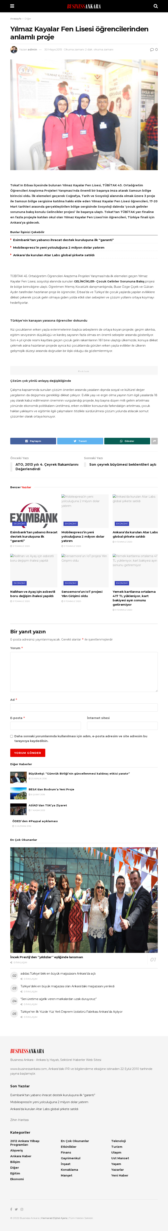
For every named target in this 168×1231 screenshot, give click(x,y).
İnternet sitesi (98, 718)
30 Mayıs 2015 (53, 49)
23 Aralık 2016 (39, 778)
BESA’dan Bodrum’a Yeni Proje (51, 789)
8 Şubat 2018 (38, 794)
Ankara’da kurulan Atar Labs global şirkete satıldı (53, 255)
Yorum (16, 648)
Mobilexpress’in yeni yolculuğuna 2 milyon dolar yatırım (58, 247)
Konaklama (69, 1170)
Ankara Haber (20, 1156)
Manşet (66, 1175)
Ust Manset (120, 1158)
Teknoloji (118, 1141)
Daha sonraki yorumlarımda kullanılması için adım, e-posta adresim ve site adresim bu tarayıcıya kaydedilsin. (80, 738)
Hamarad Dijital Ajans (54, 1218)
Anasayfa (15, 18)
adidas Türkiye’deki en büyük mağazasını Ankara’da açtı (58, 973)
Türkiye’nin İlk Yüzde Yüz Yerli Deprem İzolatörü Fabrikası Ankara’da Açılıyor (71, 1012)
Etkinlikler (68, 1147)
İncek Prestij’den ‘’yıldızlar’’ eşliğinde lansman (46, 957)
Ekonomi (19, 523)
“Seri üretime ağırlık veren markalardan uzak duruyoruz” (58, 999)
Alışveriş (16, 1150)
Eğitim (15, 1173)
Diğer (28, 18)
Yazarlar (117, 1170)
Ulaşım (116, 1152)
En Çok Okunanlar (75, 1141)
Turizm (116, 1147)
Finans (66, 1152)
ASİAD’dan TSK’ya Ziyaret (48, 805)
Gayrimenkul (70, 1158)
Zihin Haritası (19, 1120)
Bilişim (15, 1162)
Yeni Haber (119, 1175)
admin (32, 49)
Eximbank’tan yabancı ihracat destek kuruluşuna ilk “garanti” (63, 240)
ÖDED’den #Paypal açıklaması (35, 821)
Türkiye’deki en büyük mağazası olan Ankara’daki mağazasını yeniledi (67, 986)
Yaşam (116, 1164)
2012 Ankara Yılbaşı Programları (24, 1143)
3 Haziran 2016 (22, 826)
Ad (13, 700)
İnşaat (65, 1164)
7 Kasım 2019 (38, 810)
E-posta (17, 718)
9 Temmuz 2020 (21, 546)
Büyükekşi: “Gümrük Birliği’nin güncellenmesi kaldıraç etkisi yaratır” (79, 773)
